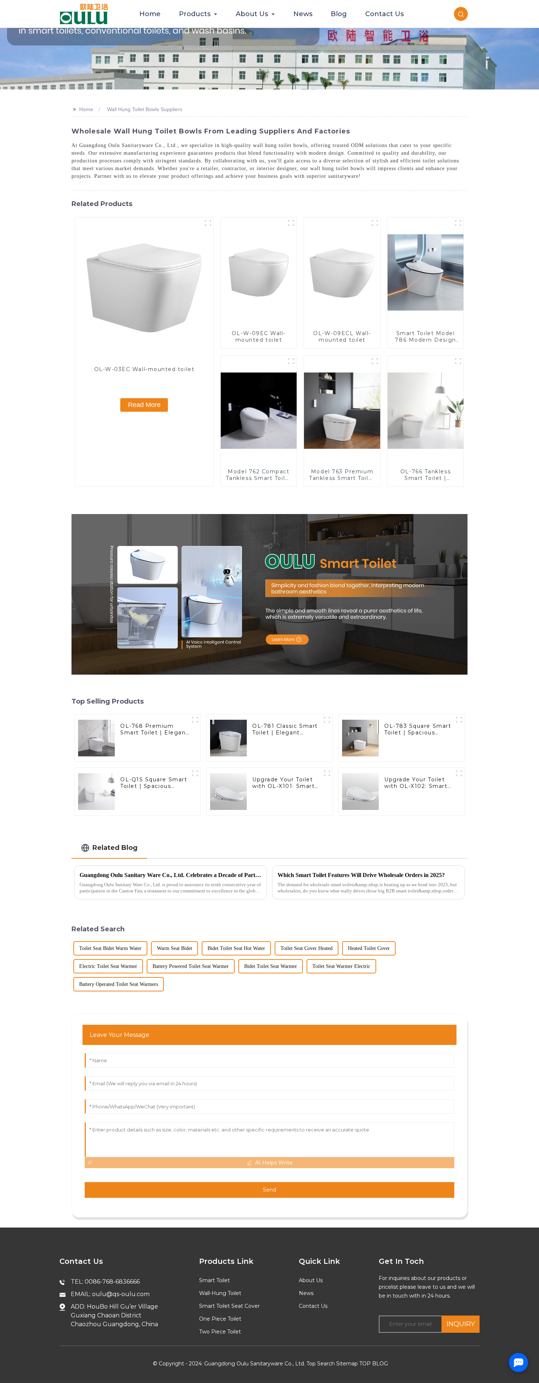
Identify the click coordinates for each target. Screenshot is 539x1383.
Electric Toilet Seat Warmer (108, 966)
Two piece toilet (220, 1331)
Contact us (313, 1306)
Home (86, 109)
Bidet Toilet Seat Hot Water (236, 948)
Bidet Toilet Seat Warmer (270, 966)
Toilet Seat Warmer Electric (341, 966)
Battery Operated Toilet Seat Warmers (118, 984)
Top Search (321, 1363)
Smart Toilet (214, 1280)
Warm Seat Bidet (174, 948)
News (306, 1293)
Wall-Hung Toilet (220, 1293)
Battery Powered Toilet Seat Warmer (191, 966)
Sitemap (347, 1363)
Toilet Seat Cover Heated (306, 948)
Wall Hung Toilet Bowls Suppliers (144, 109)
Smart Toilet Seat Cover (229, 1306)
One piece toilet (220, 1319)
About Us (311, 1280)
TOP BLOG (373, 1363)
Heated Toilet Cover (369, 948)
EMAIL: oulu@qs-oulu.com (110, 1294)
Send (269, 1189)
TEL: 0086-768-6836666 (105, 1281)
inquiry (461, 1324)
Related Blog (115, 847)
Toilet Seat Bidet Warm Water (110, 948)
